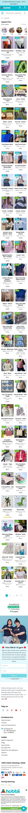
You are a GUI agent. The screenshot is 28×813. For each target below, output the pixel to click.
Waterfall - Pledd (7, 557)
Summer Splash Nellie (20, 487)
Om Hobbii (4, 755)
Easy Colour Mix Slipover (20, 304)
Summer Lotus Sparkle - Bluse (7, 233)
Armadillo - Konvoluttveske (7, 440)
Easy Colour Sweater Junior (20, 327)
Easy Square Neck (7, 144)
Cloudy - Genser (20, 211)
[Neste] (21, 595)
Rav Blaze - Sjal (20, 51)
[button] (25, 7)
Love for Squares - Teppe (7, 395)
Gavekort (4, 752)
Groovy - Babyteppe (7, 349)
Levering (3, 723)
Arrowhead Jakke (20, 165)
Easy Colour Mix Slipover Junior (20, 278)
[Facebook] (3, 710)
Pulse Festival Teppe (7, 99)
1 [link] (6, 595)
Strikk (12, 34)
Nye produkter (5, 745)
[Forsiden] (1, 18)
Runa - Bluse (7, 373)
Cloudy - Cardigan (7, 211)
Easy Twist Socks (20, 144)
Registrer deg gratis (7, 740)
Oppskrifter (6, 18)
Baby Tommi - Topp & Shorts (20, 350)
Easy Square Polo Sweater (20, 75)
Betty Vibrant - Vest (20, 394)
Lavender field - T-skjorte (20, 582)
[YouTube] (16, 710)
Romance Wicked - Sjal (7, 75)
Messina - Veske (21, 534)
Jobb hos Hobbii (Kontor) (8, 725)
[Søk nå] (24, 13)
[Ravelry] (20, 710)
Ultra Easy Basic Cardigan (20, 464)
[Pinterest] (12, 710)
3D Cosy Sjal (7, 581)
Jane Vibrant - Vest (20, 373)
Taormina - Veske (20, 418)
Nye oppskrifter (6, 747)
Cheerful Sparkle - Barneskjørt (7, 166)
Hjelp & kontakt (5, 720)
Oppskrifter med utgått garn (9, 750)
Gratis (4, 34)
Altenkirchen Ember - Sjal (7, 51)
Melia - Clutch (7, 122)
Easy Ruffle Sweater (7, 418)
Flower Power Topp (21, 188)
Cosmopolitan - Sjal (7, 487)
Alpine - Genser (7, 303)
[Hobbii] (5, 8)
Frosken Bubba (7, 510)
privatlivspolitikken (15, 678)
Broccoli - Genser (20, 122)
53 (17, 595)
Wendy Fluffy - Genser (20, 233)
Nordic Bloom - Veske (20, 440)
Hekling (19, 34)
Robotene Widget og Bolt (7, 535)
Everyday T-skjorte (7, 188)
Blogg (3, 742)
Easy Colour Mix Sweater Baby (7, 327)
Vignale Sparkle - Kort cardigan (7, 255)
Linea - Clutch (20, 99)
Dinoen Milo (20, 510)
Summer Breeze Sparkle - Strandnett (7, 279)
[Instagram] (7, 710)
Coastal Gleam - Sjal (21, 557)
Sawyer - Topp (7, 464)
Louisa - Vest (20, 255)
